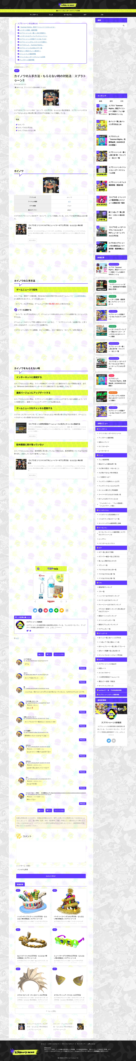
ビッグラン (102, 539)
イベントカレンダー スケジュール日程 (69, 10)
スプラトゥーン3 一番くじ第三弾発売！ (32, 33)
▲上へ (40, 654)
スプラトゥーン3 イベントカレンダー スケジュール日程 (117, 170)
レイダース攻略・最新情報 (28, 30)
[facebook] (40, 610)
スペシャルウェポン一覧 (107, 620)
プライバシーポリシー (68, 1044)
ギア (85, 15)
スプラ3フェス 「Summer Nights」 (31, 45)
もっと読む (52, 1011)
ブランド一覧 (103, 565)
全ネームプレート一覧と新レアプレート (112, 646)
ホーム (43, 1044)
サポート (101, 659)
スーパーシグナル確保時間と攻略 (110, 523)
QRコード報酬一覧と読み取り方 (109, 651)
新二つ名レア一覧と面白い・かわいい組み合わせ (117, 215)
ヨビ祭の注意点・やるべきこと (109, 468)
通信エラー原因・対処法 (107, 681)
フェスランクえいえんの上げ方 (109, 486)
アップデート (34, 15)
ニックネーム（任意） (23, 866)
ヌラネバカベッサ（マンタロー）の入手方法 (32, 995)
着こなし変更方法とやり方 (107, 561)
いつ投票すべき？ (104, 477)
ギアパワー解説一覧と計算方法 (109, 556)
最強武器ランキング (105, 587)
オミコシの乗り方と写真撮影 (108, 490)
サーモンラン (68, 15)
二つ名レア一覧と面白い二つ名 (109, 642)
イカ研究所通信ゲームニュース (109, 677)
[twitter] (35, 610)
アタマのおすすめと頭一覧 (107, 569)
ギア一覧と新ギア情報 (106, 552)
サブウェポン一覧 (104, 629)
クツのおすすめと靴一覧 (107, 578)
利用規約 (96, 1051)
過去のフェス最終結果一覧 (107, 464)
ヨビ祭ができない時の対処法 (108, 473)
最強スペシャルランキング (107, 616)
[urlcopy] (67, 610)
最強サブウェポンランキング (108, 624)
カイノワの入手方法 (25, 128)
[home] (30, 631)
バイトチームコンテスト (107, 543)
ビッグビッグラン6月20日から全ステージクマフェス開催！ (117, 398)
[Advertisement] (51, 151)
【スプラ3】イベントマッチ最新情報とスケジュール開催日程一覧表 (117, 200)
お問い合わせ (91, 1044)
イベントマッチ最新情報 (27, 54)
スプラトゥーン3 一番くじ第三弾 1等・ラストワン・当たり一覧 (117, 155)
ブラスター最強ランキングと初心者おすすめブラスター (112, 610)
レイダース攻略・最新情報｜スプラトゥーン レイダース (117, 301)
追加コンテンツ (104, 442)
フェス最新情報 (104, 459)
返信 (83, 668)
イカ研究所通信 (80, 296)
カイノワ (21, 125)
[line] (56, 610)
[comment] (62, 610)
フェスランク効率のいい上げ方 (109, 481)
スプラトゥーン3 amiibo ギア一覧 (30, 48)
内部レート (102, 668)
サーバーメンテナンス (106, 686)
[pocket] (46, 610)
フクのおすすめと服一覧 (107, 574)
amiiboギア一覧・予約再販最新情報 (110, 690)
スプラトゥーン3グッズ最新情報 (109, 694)
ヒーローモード (104, 451)
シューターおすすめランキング (109, 596)
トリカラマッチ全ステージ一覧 (109, 519)
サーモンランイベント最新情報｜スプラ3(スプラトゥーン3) (112, 533)
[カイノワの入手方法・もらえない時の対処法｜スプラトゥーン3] (51, 610)
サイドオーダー (104, 446)
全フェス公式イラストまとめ (108, 499)
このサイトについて (53, 1044)
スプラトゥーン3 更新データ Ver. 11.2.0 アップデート (117, 413)
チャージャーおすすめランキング (110, 604)
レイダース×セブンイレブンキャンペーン (33, 36)
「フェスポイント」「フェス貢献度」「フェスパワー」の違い (111, 504)
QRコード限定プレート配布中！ (30, 51)
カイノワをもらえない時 (27, 130)
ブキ (102, 15)
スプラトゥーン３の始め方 (107, 664)
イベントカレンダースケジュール (110, 433)
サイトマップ (81, 1044)
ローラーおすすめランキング (108, 600)
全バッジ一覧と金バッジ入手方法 (110, 638)
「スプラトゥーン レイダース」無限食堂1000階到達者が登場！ (117, 286)
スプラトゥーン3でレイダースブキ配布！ (33, 42)
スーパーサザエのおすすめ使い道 (110, 494)
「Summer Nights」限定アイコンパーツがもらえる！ (37, 27)
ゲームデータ (103, 633)
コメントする (59, 654)
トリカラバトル (104, 510)
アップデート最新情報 (26, 60)
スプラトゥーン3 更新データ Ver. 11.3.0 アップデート (117, 316)
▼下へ (49, 654)
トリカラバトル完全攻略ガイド (109, 514)
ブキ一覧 (102, 591)
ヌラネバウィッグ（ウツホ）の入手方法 (67, 995)
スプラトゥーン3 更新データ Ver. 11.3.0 (32, 39)
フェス (51, 15)
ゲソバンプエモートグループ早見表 (110, 655)
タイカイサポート (104, 673)
